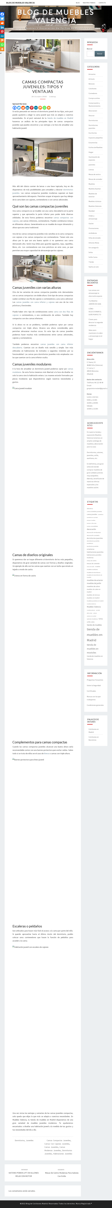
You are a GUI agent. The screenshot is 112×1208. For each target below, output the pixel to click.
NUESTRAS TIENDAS (89, 3)
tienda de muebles (94, 625)
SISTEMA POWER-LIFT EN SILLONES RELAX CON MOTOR (24, 1173)
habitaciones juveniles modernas (94, 556)
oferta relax (89, 613)
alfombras (90, 508)
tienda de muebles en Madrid (60, 118)
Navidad (91, 211)
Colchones (92, 88)
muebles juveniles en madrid (95, 601)
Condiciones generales (95, 705)
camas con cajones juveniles (56, 1144)
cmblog (52, 96)
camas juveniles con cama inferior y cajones (35, 302)
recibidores (93, 233)
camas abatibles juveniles (94, 511)
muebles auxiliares (92, 569)
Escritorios (93, 133)
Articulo (92, 79)
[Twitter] (19, 108)
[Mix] (40, 108)
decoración (91, 529)
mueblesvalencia (91, 610)
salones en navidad (91, 616)
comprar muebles (91, 520)
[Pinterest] (32, 108)
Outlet (91, 223)
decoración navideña (93, 535)
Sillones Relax (94, 243)
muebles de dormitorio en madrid (94, 576)
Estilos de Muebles (95, 147)
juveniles (29, 1140)
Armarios (92, 74)
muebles (97, 566)
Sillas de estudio (95, 238)
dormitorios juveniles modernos (93, 542)
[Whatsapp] (44, 108)
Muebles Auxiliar (95, 189)
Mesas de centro (95, 174)
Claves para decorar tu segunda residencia (96, 322)
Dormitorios (20, 1140)
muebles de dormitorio (93, 572)
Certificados (91, 691)
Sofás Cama (93, 257)
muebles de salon (93, 586)
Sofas (91, 252)
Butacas (92, 84)
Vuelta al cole (94, 267)
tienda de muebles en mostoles (92, 648)
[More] (49, 108)
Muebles (92, 184)
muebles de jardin (94, 583)
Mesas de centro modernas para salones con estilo (62, 1173)
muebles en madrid (93, 598)
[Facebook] (15, 108)
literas (47, 753)
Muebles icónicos (95, 201)
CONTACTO (102, 3)
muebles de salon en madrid (93, 590)
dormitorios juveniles (95, 538)
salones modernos (92, 619)
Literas (91, 169)
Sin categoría (93, 247)
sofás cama (90, 622)
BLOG (78, 3)
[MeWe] (36, 108)
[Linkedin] (27, 108)
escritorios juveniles (92, 546)
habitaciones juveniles (62, 1153)
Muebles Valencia (95, 206)
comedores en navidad (92, 517)
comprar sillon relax (91, 523)
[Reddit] (23, 108)
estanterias (90, 549)
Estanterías (93, 142)
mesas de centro (91, 560)
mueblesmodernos (91, 604)
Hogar (91, 152)
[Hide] (1, 53)
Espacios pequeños (96, 138)
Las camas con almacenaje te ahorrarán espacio (95, 293)
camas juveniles (51, 1147)
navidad (98, 610)
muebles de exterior (95, 580)
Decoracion (93, 111)
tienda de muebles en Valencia (95, 657)
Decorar (91, 115)
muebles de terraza (93, 595)
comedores (100, 514)
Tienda (91, 262)
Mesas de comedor (95, 179)
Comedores (93, 93)
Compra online (94, 98)
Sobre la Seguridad (94, 685)
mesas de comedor (93, 563)
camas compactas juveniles (59, 1140)
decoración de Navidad (94, 532)
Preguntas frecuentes (95, 680)
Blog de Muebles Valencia (20, 2)
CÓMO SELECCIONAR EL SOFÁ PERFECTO (95, 312)
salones (95, 613)
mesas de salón (90, 566)
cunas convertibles (92, 526)
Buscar (89, 49)
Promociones (94, 228)
